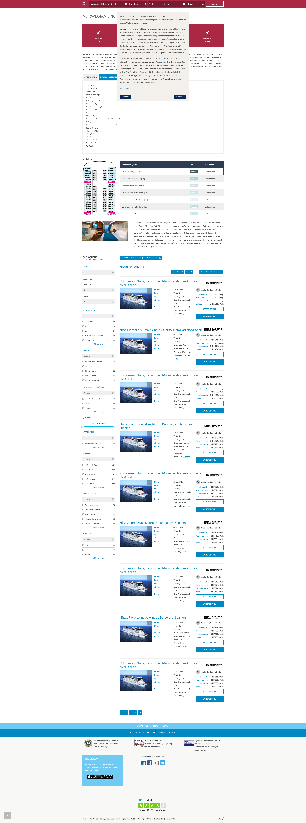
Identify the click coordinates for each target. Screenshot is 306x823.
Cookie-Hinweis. (167, 58)
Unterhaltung (90, 77)
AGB (131, 732)
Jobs (90, 819)
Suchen (214, 4)
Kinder (85, 296)
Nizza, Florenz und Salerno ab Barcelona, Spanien (153, 522)
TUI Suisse (149, 819)
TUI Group (140, 819)
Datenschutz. (127, 65)
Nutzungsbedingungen (101, 819)
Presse (84, 819)
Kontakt (157, 819)
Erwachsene (87, 284)
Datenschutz (115, 819)
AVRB (133, 819)
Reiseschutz (170, 819)
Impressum (140, 732)
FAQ (163, 819)
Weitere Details (209, 316)
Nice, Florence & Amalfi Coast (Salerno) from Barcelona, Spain (161, 330)
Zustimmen (180, 97)
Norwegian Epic (179, 296)
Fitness (103, 77)
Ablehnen (125, 97)
